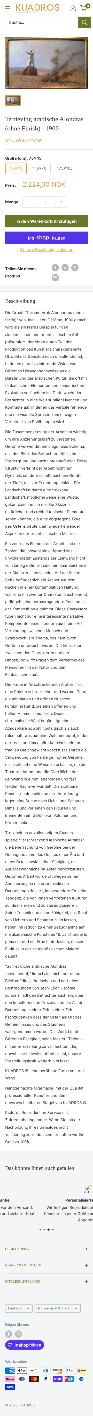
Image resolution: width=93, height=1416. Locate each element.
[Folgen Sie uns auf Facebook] (8, 1334)
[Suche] (84, 22)
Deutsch (14, 1308)
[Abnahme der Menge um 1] (28, 202)
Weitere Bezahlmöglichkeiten (46, 249)
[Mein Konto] (73, 8)
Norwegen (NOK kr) (53, 1308)
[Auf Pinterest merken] (65, 267)
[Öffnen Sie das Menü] (7, 8)
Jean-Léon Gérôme (23, 140)
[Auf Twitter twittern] (75, 267)
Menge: (12, 201)
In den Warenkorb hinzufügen (47, 221)
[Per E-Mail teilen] (55, 277)
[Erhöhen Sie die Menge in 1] (61, 202)
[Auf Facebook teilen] (55, 267)
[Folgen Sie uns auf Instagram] (18, 1334)
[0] (83, 8)
